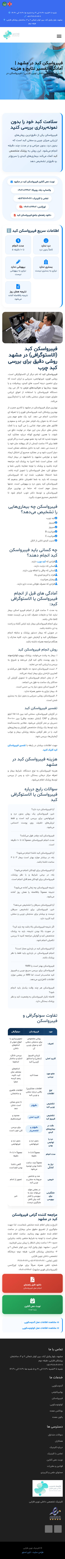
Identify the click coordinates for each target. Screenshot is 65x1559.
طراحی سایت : (37, 1552)
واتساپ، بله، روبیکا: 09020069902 (34, 190)
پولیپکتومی (57, 1392)
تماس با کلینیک (55, 1453)
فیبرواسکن (57, 1398)
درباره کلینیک (56, 1447)
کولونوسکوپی (56, 1404)
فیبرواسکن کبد (49, 374)
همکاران (59, 1441)
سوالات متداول (55, 1434)
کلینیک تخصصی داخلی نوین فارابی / (42, 73)
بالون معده (57, 1417)
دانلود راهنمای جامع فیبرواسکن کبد (34, 215)
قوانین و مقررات (55, 1466)
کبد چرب (41, 561)
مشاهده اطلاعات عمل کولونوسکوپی (39, 1328)
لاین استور (26, 1552)
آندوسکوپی (57, 1385)
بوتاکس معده (56, 1411)
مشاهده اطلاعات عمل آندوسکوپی (40, 1322)
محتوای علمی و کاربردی (52, 1472)
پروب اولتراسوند (16, 655)
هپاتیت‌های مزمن (32, 387)
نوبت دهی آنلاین (55, 1460)
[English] (4, 4)
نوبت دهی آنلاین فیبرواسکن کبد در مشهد (34, 181)
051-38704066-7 (34, 16)
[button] (59, 36)
